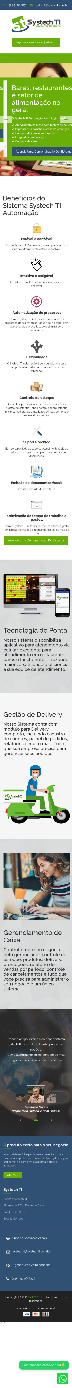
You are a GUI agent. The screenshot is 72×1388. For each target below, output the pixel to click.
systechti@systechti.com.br (51, 5)
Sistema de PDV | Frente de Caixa (24, 1205)
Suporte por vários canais (29, 1238)
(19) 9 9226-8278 (17, 5)
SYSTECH (35, 1297)
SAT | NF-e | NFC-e (15, 1212)
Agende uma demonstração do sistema (36, 540)
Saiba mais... (13, 1175)
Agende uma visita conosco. (32, 1265)
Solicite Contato (13, 1218)
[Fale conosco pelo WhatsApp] (62, 1378)
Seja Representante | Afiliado (36, 42)
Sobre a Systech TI (15, 1199)
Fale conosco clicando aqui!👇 (44, 1365)
